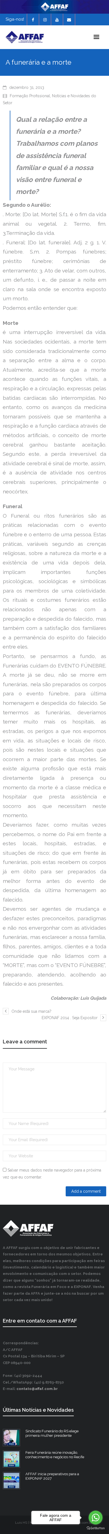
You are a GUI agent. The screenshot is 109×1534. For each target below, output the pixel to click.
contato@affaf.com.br (37, 1389)
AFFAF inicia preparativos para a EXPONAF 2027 (52, 1476)
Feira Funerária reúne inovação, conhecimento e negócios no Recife (54, 1454)
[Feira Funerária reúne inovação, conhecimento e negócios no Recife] (11, 1459)
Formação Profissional (30, 96)
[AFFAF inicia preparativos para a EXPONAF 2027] (11, 1480)
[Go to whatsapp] (96, 1518)
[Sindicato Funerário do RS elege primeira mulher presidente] (11, 1437)
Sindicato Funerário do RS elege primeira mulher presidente (52, 1433)
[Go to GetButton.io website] (96, 1528)
